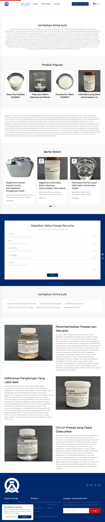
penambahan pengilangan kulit (48, 307)
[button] (50, 206)
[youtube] (99, 485)
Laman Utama (25, 4)
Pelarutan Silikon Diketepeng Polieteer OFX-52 (40, 96)
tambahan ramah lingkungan (50, 304)
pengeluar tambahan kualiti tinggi (20, 307)
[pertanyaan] (103, 258)
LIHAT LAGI (9, 201)
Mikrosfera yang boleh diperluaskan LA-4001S (89, 96)
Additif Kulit (50, 508)
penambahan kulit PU (72, 307)
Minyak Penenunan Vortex (38, 502)
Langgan (94, 510)
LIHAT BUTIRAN (15, 81)
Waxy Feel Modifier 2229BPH (15, 95)
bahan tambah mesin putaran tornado (21, 304)
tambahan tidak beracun (74, 304)
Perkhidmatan (46, 4)
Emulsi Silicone (35, 511)
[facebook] (87, 485)
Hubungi (57, 4)
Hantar (52, 275)
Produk (35, 4)
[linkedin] (91, 485)
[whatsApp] (103, 254)
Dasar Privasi (55, 516)
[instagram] (95, 485)
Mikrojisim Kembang (37, 508)
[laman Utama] (7, 4)
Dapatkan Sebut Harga (80, 4)
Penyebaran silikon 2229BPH (65, 95)
